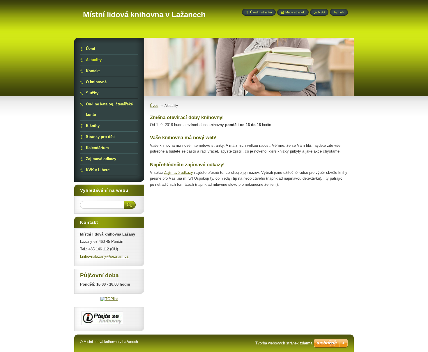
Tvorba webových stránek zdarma (283, 343)
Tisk (341, 12)
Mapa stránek (295, 12)
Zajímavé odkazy (178, 172)
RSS (321, 12)
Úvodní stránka (261, 12)
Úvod (154, 105)
